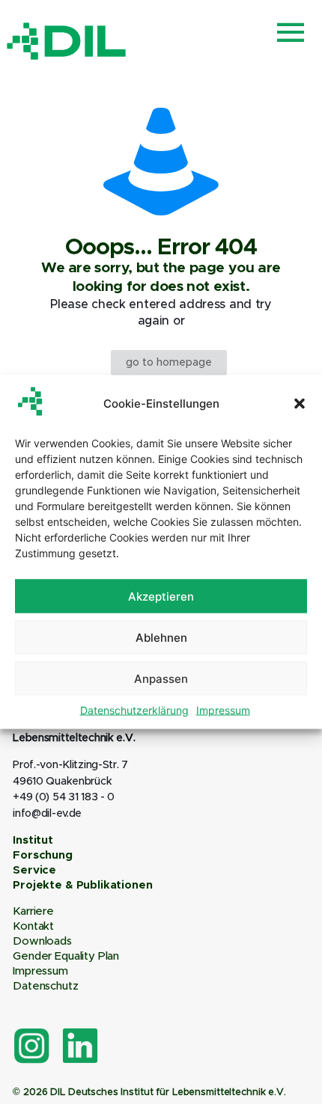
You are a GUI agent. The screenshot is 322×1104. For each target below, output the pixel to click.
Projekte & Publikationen (82, 885)
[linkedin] (80, 1045)
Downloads (42, 941)
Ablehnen (161, 637)
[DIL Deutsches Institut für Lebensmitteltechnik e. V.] (67, 41)
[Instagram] (31, 1045)
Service (34, 870)
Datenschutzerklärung (134, 710)
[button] (299, 403)
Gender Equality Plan (66, 956)
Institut (33, 840)
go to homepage (169, 363)
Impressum (223, 710)
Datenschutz (45, 986)
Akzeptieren (161, 596)
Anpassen (161, 678)
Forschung (43, 855)
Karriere (33, 911)
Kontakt (33, 926)
